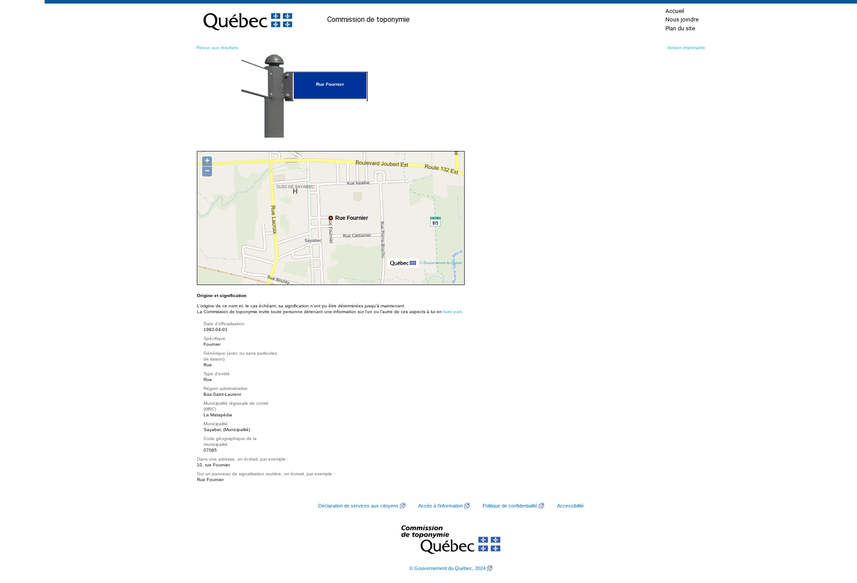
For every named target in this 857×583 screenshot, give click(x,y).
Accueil (675, 11)
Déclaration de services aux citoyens (358, 505)
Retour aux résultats (217, 47)
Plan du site (680, 28)
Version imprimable (686, 47)
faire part (452, 311)
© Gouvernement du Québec (441, 262)
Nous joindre (682, 19)
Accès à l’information (440, 505)
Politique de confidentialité (510, 505)
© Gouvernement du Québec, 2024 (447, 568)
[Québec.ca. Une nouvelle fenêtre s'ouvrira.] (247, 20)
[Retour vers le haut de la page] (835, 534)
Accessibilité (570, 505)
